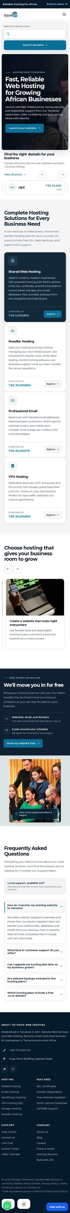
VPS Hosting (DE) (12, 1103)
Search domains (33, 45)
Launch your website (22, 128)
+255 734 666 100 (20, 1050)
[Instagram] (13, 1069)
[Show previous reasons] (8, 569)
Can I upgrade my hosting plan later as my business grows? (32, 966)
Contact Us (8, 1137)
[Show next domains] (62, 174)
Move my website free (21, 743)
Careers (41, 1143)
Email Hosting (10, 1091)
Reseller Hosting (11, 1114)
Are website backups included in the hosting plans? (31, 980)
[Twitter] (4, 1069)
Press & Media (45, 1148)
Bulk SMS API (45, 1159)
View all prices (13, 174)
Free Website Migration (51, 1097)
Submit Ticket (10, 1148)
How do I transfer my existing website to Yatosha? (32, 907)
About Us (42, 1131)
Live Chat (7, 1143)
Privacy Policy (50, 1183)
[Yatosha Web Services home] (10, 14)
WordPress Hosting (13, 1097)
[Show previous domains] (42, 174)
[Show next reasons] (17, 569)
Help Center (8, 1131)
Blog (39, 1137)
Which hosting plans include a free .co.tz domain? (30, 994)
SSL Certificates (46, 1086)
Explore (51, 314)
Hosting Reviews (47, 1154)
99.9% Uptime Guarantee (52, 1103)
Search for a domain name (17, 26)
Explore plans (55, 4)
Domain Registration (49, 1091)
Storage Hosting (11, 1108)
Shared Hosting (11, 1086)
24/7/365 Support (47, 1108)
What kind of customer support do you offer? (33, 952)
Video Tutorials (10, 1154)
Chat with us (57, 1206)
